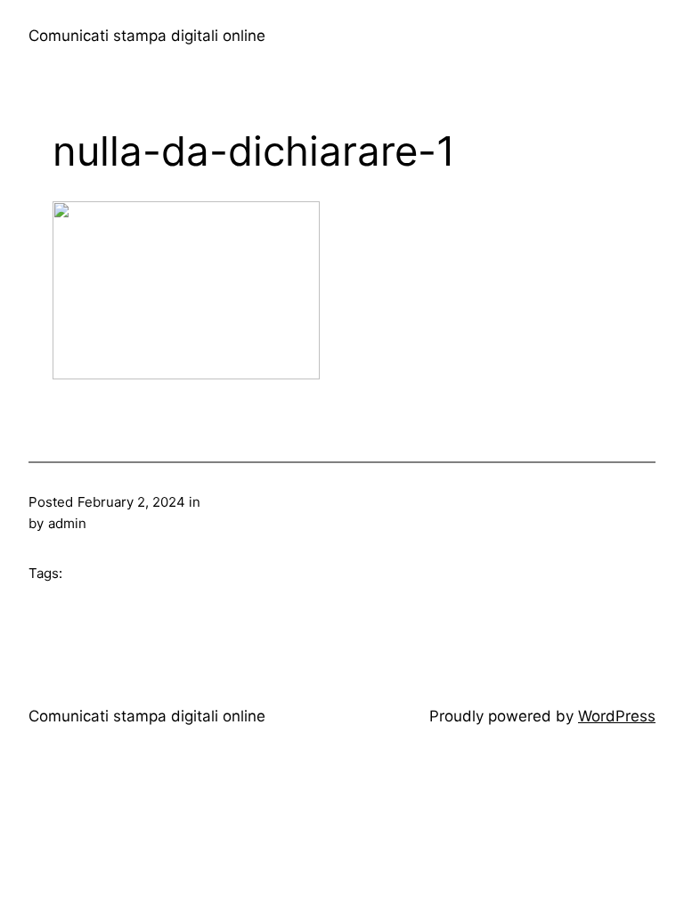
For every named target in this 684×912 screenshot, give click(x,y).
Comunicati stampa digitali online (146, 36)
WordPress (617, 716)
